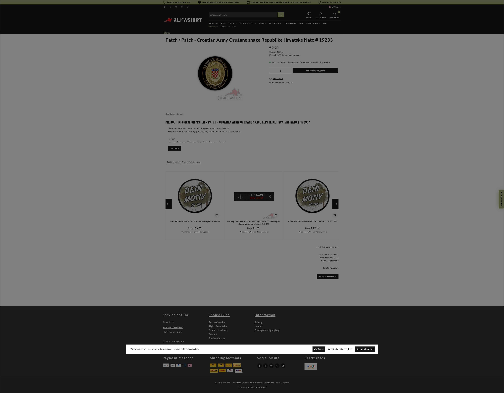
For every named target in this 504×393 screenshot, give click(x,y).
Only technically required (340, 349)
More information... (191, 349)
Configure (319, 349)
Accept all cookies (364, 349)
